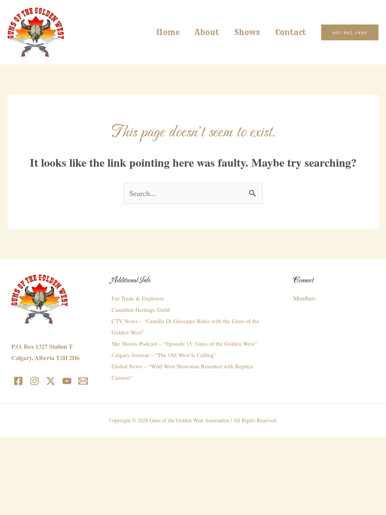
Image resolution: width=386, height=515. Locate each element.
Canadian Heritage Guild (141, 309)
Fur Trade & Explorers (138, 298)
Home (168, 32)
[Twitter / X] (51, 381)
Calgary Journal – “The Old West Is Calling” (164, 355)
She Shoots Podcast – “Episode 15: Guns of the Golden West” (184, 343)
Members (304, 298)
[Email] (83, 381)
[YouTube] (67, 381)
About (207, 32)
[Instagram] (34, 381)
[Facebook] (18, 381)
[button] (349, 32)
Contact (290, 32)
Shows (247, 32)
